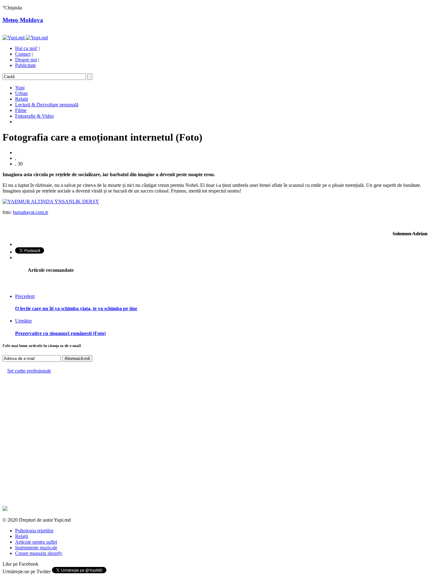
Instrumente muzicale (36, 547)
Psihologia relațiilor (34, 530)
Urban (21, 93)
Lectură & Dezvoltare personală (46, 104)
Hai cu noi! (26, 48)
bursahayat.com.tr (30, 212)
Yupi (20, 87)
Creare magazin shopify (38, 553)
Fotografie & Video (34, 116)
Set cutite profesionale (29, 370)
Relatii (21, 99)
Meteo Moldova (23, 20)
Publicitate (25, 65)
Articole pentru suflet (36, 542)
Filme (20, 110)
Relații (21, 536)
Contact (23, 54)
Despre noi (26, 59)
